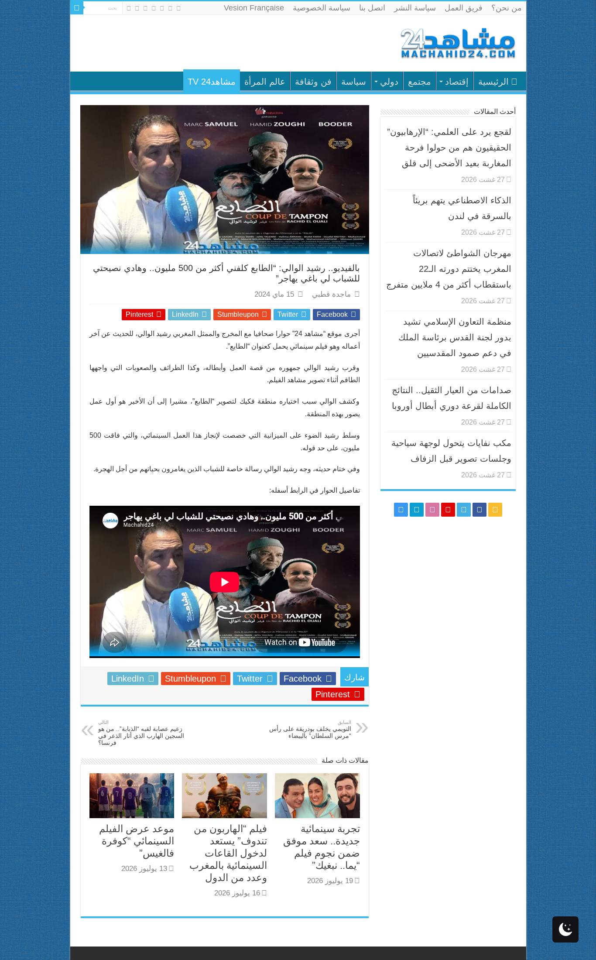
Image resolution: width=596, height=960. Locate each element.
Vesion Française (254, 7)
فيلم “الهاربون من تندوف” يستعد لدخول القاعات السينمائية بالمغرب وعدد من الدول (228, 853)
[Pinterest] (154, 8)
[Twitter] (162, 8)
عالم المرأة (264, 81)
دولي (389, 81)
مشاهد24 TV (212, 81)
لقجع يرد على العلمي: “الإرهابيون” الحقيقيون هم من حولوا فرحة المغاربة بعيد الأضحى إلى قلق (449, 147)
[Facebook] (170, 8)
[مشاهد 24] (457, 42)
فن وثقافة (313, 81)
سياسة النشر (415, 7)
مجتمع (419, 81)
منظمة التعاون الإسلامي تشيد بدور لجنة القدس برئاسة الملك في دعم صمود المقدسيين (454, 337)
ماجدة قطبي (331, 294)
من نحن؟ (506, 7)
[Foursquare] (137, 8)
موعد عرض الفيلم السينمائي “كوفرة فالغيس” (136, 841)
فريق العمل (464, 7)
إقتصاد (457, 81)
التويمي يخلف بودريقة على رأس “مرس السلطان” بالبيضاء (310, 729)
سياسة (353, 81)
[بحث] (76, 7)
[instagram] (129, 8)
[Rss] (178, 8)
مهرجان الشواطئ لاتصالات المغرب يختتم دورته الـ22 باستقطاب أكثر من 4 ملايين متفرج (448, 268)
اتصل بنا (372, 7)
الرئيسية (493, 81)
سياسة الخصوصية (321, 7)
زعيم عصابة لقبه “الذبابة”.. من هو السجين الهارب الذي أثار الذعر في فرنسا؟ (141, 733)
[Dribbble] (145, 8)
